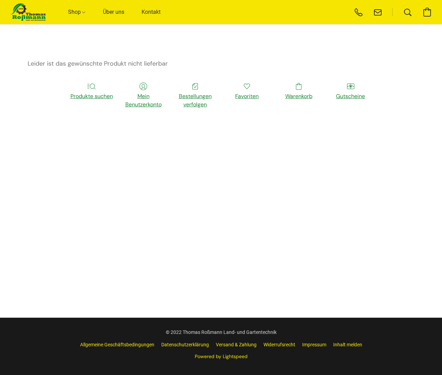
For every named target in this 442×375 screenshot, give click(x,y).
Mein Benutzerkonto (143, 100)
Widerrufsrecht (279, 344)
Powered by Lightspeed (221, 356)
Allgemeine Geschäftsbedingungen (117, 344)
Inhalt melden (347, 344)
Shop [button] (75, 12)
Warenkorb (299, 96)
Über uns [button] (113, 12)
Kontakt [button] (151, 12)
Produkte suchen (91, 96)
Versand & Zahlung (236, 344)
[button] (28, 12)
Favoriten (247, 96)
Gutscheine (350, 96)
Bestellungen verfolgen (195, 100)
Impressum (314, 344)
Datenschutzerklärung (185, 344)
